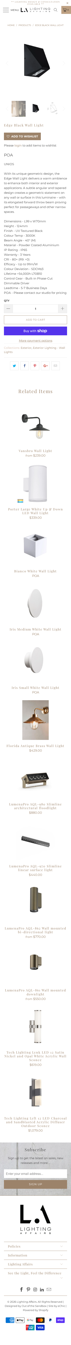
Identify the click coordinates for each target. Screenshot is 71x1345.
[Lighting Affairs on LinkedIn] (42, 1290)
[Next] (63, 63)
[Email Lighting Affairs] (49, 1290)
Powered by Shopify (35, 1310)
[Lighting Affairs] (35, 10)
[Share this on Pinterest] (35, 366)
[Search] (57, 10)
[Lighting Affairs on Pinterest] (28, 1290)
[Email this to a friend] (55, 366)
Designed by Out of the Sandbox (26, 1305)
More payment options (35, 340)
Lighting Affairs (26, 1301)
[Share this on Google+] (45, 366)
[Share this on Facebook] (24, 366)
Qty (6, 300)
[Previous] (8, 63)
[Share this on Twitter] (14, 366)
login (18, 145)
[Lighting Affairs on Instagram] (35, 1290)
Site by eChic (57, 1305)
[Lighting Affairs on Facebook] (22, 1290)
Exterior (26, 347)
